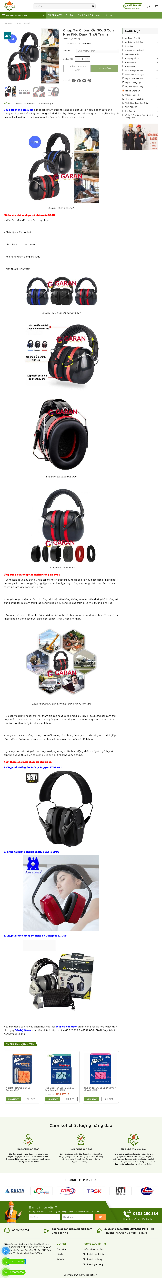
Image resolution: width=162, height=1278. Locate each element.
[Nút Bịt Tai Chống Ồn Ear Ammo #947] (22, 1069)
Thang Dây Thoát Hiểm (135, 99)
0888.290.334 (20, 1230)
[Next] (55, 56)
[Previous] (8, 56)
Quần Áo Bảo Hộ (132, 95)
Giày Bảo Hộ (130, 62)
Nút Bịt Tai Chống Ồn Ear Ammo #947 (18, 1089)
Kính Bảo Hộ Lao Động (134, 74)
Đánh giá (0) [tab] (46, 103)
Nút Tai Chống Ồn (23, 23)
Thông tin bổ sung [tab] (25, 103)
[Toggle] (157, 42)
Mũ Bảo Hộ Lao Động (134, 86)
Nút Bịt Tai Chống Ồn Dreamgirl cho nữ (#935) (100, 1089)
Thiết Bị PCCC (131, 107)
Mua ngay (104, 68)
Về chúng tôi (55, 15)
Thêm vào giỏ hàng (77, 68)
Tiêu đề (66, 51)
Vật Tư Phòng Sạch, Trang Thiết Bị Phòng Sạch (139, 116)
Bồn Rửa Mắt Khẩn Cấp (135, 50)
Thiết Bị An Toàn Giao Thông (137, 103)
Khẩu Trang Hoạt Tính (134, 70)
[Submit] (93, 6)
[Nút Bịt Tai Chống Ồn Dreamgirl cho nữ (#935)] (100, 1069)
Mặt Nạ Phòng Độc (133, 82)
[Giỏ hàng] (156, 6)
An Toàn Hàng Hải (132, 38)
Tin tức (70, 15)
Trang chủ (8, 23)
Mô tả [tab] (7, 103)
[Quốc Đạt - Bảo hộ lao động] (16, 6)
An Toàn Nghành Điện (134, 42)
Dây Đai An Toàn (132, 54)
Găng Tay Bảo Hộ (132, 58)
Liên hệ (108, 15)
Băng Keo (129, 46)
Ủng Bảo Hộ (130, 111)
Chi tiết (31, 1099)
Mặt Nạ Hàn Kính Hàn (134, 78)
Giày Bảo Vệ (130, 66)
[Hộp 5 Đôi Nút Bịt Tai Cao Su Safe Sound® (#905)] (61, 1069)
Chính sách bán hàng (88, 15)
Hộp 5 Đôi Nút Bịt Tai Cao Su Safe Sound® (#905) (59, 1089)
